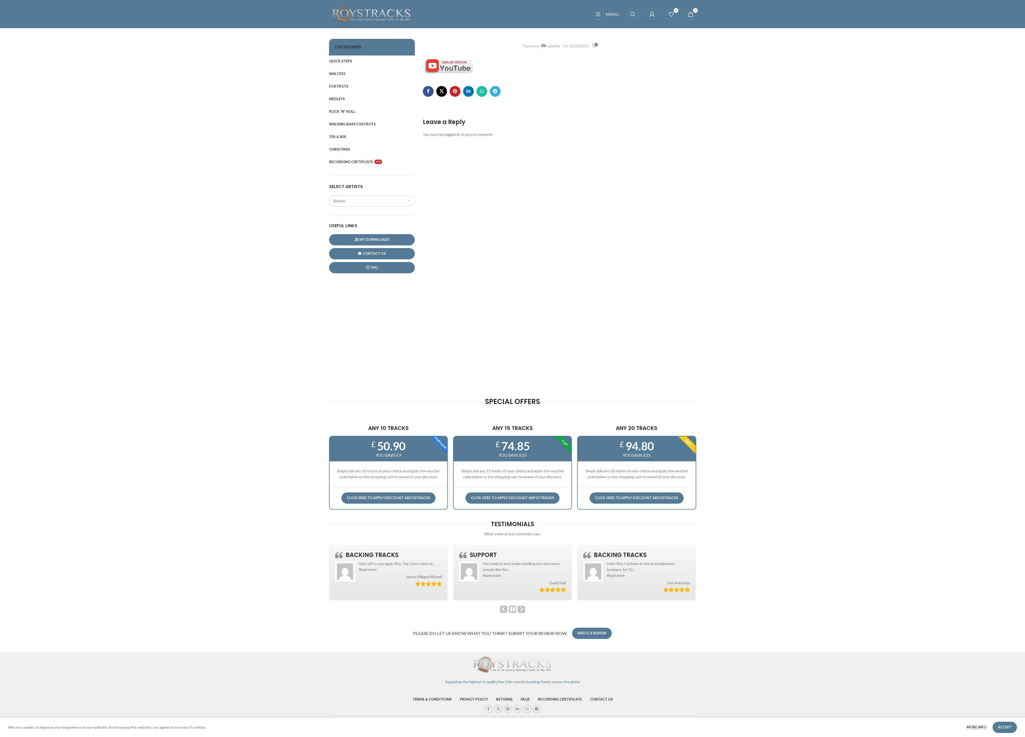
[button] (340, 569)
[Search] (632, 14)
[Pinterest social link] (455, 91)
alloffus (554, 46)
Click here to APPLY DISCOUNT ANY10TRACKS (388, 498)
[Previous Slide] (503, 609)
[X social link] (441, 91)
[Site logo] (372, 13)
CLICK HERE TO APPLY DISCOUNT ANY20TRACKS (636, 498)
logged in (452, 134)
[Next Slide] (521, 609)
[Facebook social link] (428, 91)
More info (977, 727)
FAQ (374, 267)
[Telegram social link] (495, 91)
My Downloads (374, 239)
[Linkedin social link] (468, 91)
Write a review (591, 633)
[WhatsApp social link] (481, 91)
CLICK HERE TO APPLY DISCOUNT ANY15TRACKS (512, 498)
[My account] (652, 14)
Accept (1005, 727)
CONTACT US (374, 253)
